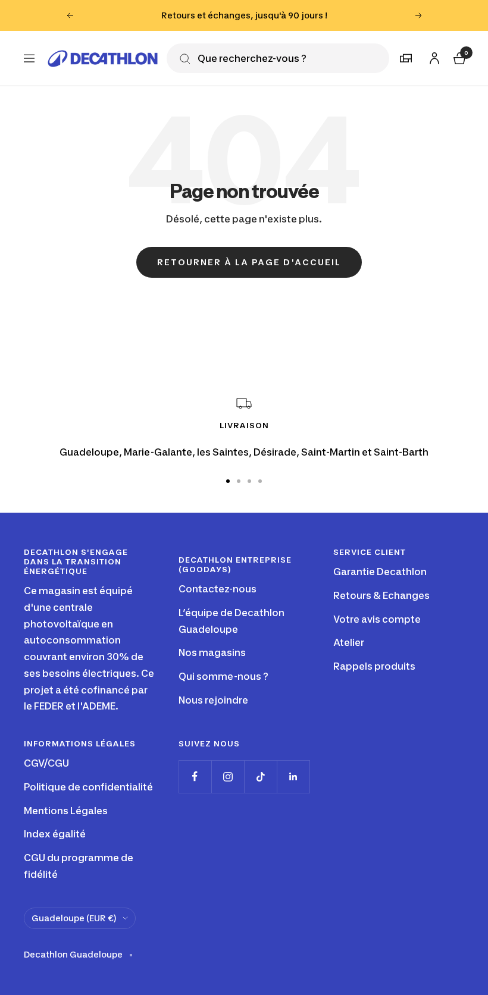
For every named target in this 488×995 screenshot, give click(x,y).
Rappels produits (374, 666)
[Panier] (458, 56)
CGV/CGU (46, 763)
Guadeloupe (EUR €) (74, 918)
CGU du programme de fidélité (78, 866)
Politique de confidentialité (88, 787)
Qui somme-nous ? (223, 676)
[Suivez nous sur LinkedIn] (293, 776)
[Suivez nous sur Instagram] (227, 776)
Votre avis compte (377, 619)
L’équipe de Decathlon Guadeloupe (231, 621)
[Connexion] (432, 56)
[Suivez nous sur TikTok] (260, 776)
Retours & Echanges (381, 595)
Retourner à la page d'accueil (249, 262)
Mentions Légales (66, 811)
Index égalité (55, 834)
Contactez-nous (217, 589)
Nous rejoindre (213, 700)
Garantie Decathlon (380, 571)
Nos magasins (212, 652)
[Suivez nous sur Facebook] (195, 776)
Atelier (348, 642)
